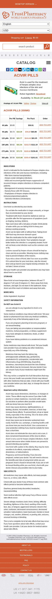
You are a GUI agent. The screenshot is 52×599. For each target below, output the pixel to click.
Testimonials (26, 555)
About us (26, 545)
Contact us (26, 570)
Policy (26, 565)
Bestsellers (26, 550)
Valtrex (26, 103)
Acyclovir (40, 94)
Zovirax (33, 103)
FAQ (26, 560)
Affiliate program (26, 583)
